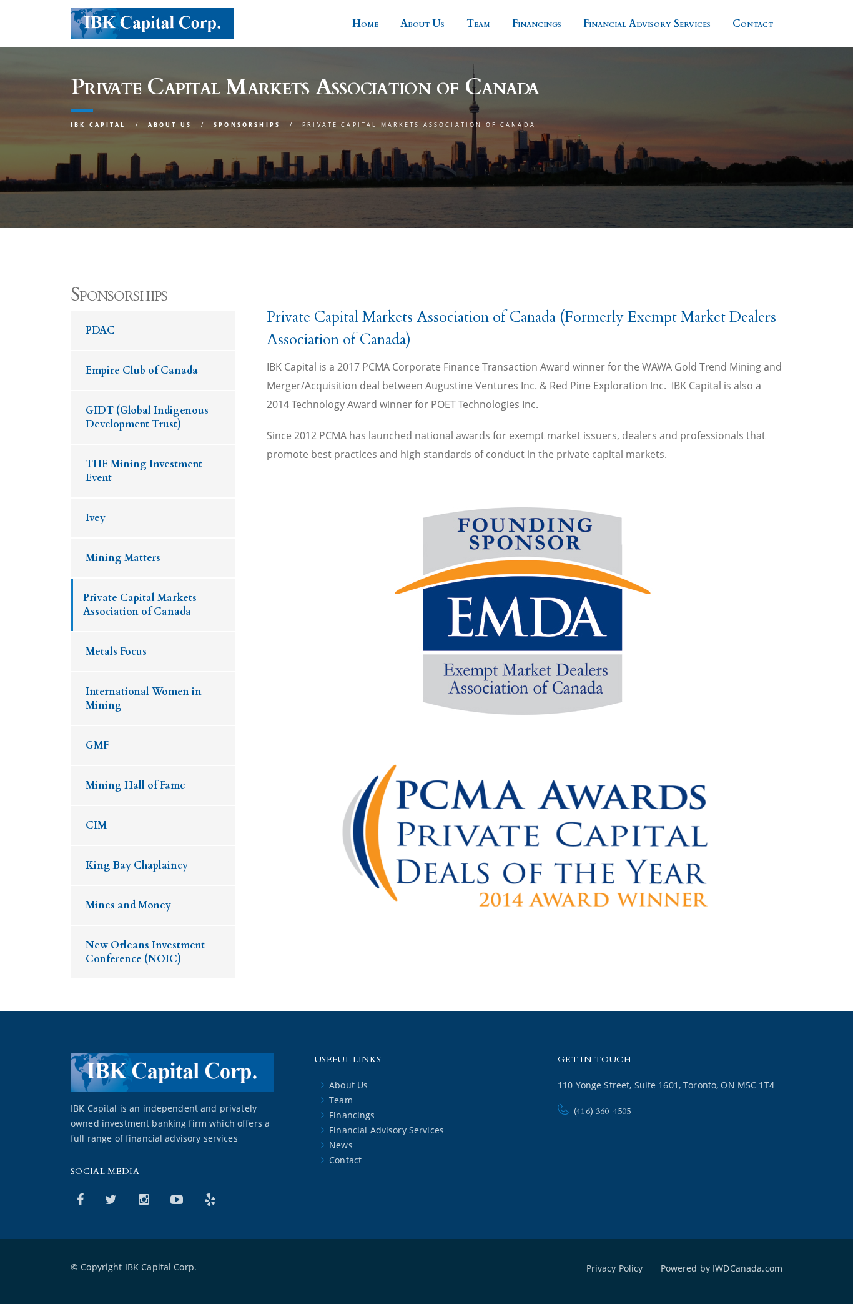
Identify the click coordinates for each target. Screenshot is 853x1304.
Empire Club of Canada (142, 370)
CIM (96, 825)
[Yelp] (210, 1199)
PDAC (100, 330)
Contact (752, 24)
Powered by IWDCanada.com (721, 1268)
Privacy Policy (614, 1268)
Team (478, 24)
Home (365, 24)
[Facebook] (82, 1199)
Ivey (96, 518)
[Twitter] (112, 1199)
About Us (422, 24)
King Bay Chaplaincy (137, 865)
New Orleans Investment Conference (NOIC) (145, 952)
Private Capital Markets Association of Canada (140, 605)
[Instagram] (145, 1199)
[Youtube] (178, 1199)
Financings (536, 24)
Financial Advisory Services (647, 24)
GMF (97, 745)
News (341, 1145)
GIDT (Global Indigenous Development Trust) (147, 417)
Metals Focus (116, 652)
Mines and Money (128, 905)
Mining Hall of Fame (135, 785)
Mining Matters (123, 558)
